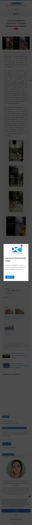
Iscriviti (10, 277)
